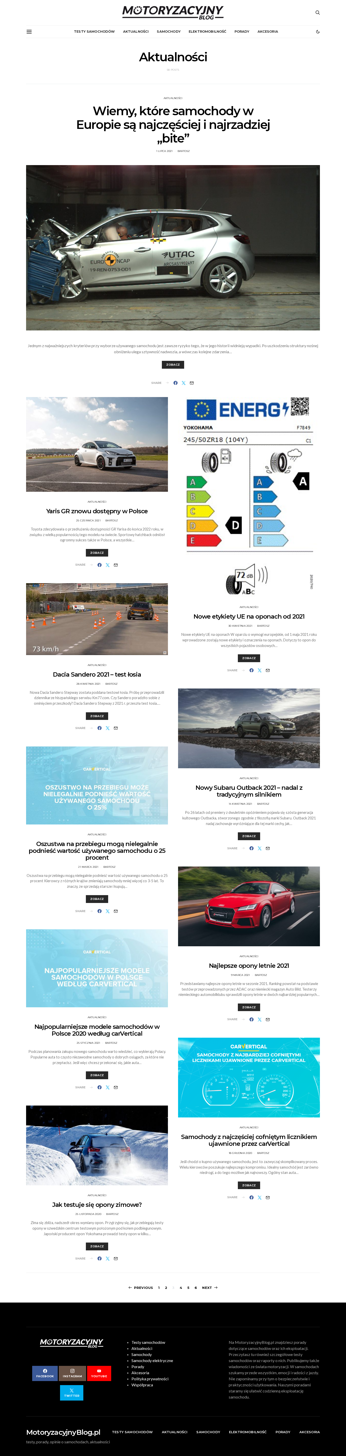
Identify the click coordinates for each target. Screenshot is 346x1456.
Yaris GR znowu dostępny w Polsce (97, 511)
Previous (143, 1288)
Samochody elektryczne (152, 1360)
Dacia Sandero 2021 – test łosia (97, 674)
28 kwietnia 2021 (88, 683)
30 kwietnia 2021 (240, 625)
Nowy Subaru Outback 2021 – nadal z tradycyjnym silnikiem (249, 791)
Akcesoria (268, 31)
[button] (318, 32)
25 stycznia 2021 (88, 1043)
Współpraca (142, 1384)
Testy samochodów (94, 31)
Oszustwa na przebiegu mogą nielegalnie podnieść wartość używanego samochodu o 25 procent (97, 850)
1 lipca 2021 (164, 151)
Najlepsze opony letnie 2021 (249, 965)
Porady (242, 31)
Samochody (168, 31)
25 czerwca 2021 (88, 520)
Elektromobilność (207, 31)
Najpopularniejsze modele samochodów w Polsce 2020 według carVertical (97, 1030)
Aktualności (136, 31)
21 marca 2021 (88, 867)
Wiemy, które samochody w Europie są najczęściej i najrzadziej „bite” (173, 125)
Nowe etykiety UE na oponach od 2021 (249, 616)
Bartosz (184, 151)
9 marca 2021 (240, 975)
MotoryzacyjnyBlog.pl (63, 1432)
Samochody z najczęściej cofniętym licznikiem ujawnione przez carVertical (249, 1140)
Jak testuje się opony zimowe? (97, 1204)
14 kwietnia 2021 (240, 803)
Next (207, 1288)
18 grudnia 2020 (240, 1153)
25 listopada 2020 (88, 1214)
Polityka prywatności (149, 1378)
